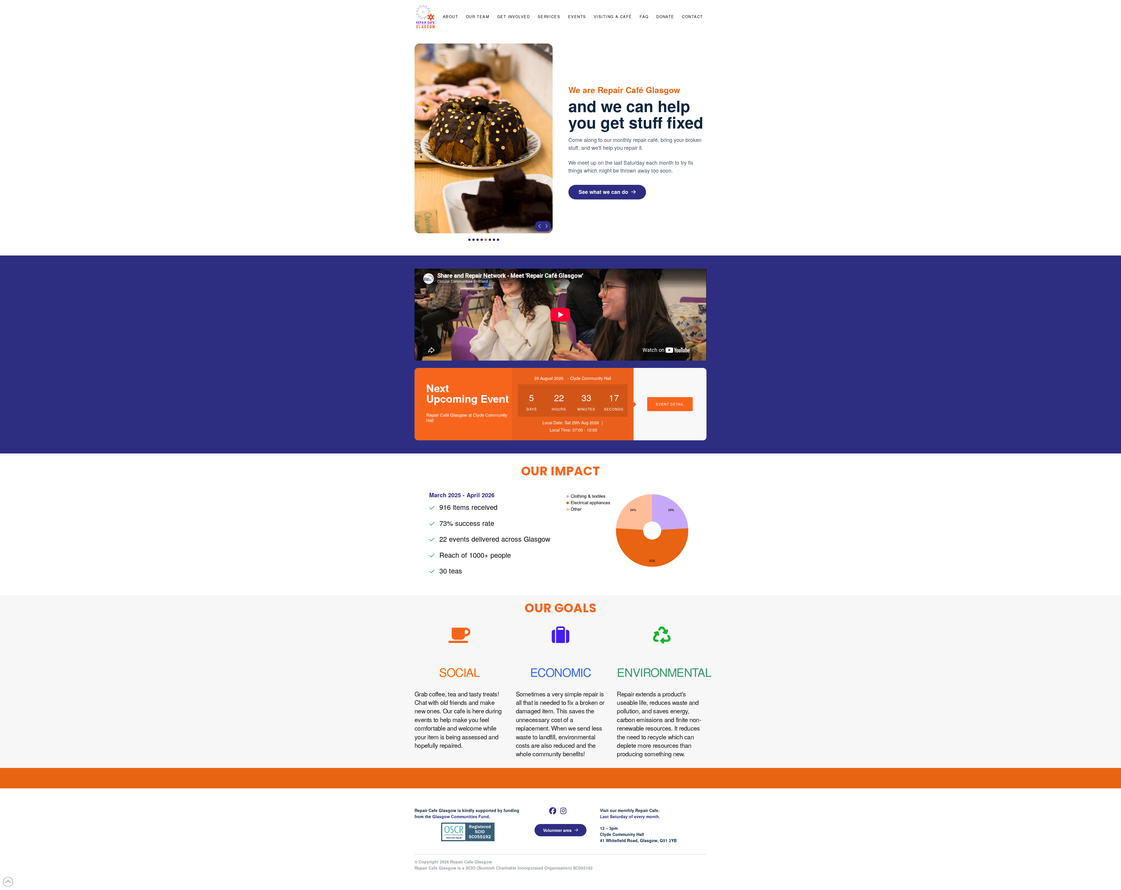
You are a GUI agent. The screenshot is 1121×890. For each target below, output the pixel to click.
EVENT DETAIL (670, 403)
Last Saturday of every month (629, 816)
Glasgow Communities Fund (460, 816)
